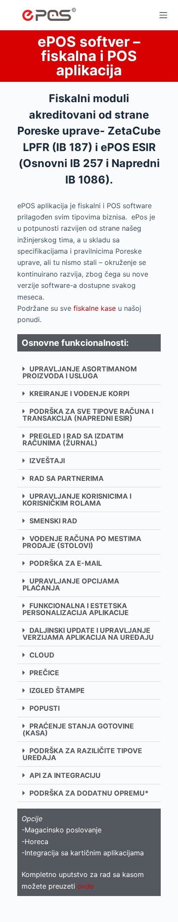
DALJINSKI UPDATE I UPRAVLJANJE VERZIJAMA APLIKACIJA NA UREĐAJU (88, 634)
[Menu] (163, 15)
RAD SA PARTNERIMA (66, 478)
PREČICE (44, 672)
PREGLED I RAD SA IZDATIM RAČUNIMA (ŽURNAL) (73, 439)
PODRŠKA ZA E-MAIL (65, 563)
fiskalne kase (94, 308)
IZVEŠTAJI (47, 460)
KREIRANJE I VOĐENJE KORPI (79, 393)
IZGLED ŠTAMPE (57, 690)
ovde (85, 886)
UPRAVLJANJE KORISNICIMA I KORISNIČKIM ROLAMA (76, 499)
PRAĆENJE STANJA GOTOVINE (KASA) (78, 729)
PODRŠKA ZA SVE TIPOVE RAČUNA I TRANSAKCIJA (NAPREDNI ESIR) (87, 414)
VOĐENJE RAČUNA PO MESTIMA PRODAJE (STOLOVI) (81, 542)
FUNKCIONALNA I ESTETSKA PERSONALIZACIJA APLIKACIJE (75, 609)
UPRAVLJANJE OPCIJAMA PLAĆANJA (70, 584)
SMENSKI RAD (53, 520)
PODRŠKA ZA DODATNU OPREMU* (89, 793)
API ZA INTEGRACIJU (65, 775)
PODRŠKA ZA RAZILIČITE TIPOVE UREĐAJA (82, 754)
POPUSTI (44, 708)
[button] (89, 372)
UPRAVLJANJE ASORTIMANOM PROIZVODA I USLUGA (79, 372)
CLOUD (41, 655)
